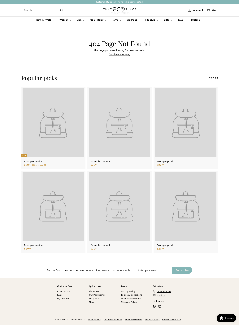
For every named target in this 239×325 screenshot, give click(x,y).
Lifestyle (150, 20)
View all (213, 77)
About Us (94, 291)
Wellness (132, 20)
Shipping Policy (129, 302)
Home (115, 20)
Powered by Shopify (171, 319)
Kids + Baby (97, 20)
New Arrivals (44, 20)
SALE (181, 20)
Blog (91, 302)
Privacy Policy (128, 291)
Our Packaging (97, 294)
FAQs (60, 294)
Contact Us (63, 291)
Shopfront (94, 298)
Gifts (167, 20)
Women (64, 20)
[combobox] (43, 10)
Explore (195, 20)
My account (63, 298)
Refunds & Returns (131, 298)
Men (79, 20)
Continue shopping (119, 54)
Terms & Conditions (131, 294)
